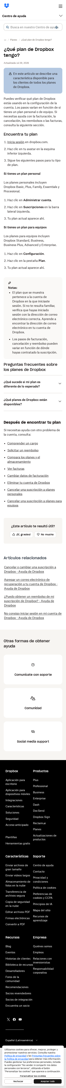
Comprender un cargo (22, 443)
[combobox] (33, 27)
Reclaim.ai (39, 823)
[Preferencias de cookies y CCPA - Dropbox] (33, 1066)
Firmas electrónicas (18, 918)
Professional (40, 786)
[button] (7, 27)
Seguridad (12, 818)
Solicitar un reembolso (22, 450)
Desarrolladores (15, 970)
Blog (8, 946)
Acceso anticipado (17, 824)
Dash (36, 804)
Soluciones (12, 812)
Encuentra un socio (18, 1005)
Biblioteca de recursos (19, 964)
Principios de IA (42, 904)
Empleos (38, 952)
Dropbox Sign (41, 816)
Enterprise (39, 798)
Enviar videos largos (18, 875)
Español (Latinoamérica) (19, 1040)
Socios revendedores (18, 993)
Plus (35, 780)
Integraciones (14, 800)
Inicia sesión (15, 142)
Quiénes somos (42, 946)
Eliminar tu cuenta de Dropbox (28, 482)
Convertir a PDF (15, 924)
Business (38, 792)
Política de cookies (44, 887)
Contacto (39, 871)
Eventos (10, 952)
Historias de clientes (18, 958)
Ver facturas (15, 469)
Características (15, 806)
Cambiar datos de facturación (28, 475)
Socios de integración (19, 999)
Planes (37, 829)
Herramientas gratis (18, 843)
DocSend (39, 810)
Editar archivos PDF (18, 911)
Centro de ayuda (14, 16)
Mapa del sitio (41, 910)
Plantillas (11, 837)
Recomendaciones (17, 987)
